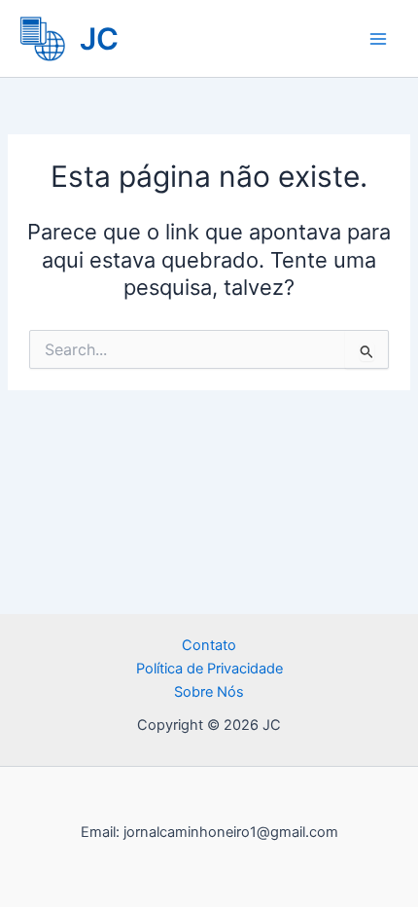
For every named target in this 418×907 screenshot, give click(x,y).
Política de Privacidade (209, 668)
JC (99, 38)
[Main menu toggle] (378, 38)
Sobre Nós (209, 692)
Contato (209, 645)
